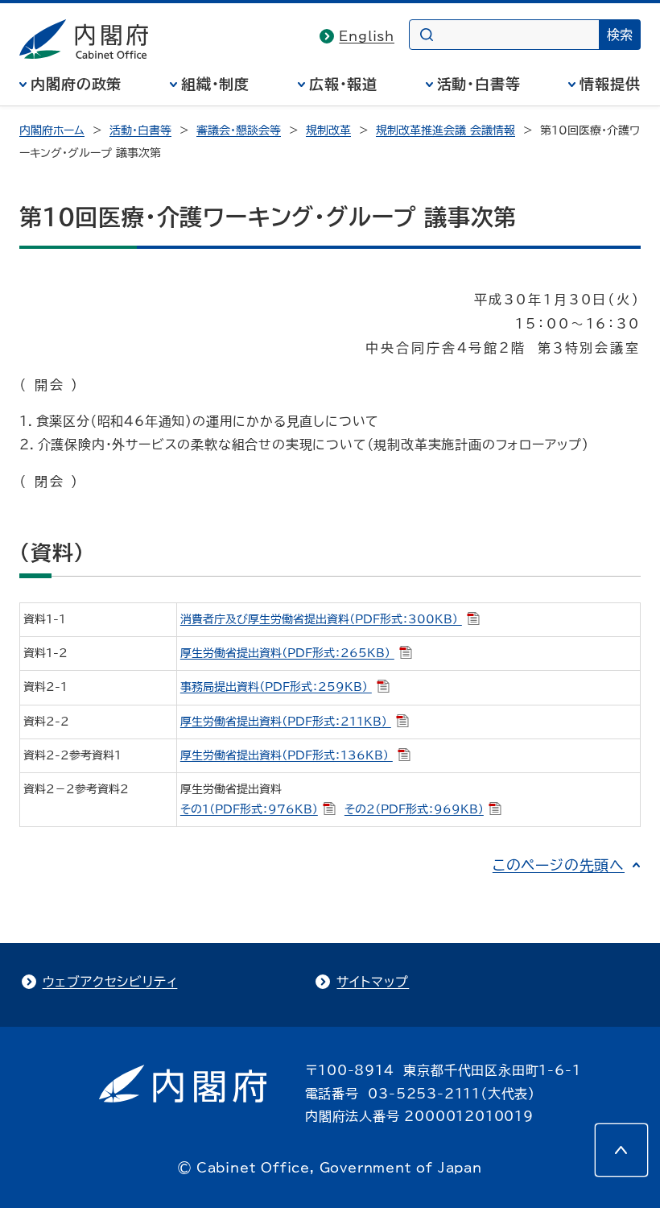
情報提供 (610, 84)
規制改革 (328, 130)
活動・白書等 (479, 84)
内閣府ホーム (52, 130)
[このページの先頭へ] (621, 1150)
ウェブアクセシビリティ (110, 981)
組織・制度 (215, 84)
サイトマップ (372, 981)
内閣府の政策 (76, 84)
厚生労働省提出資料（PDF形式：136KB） (286, 755)
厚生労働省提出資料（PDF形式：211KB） (285, 721)
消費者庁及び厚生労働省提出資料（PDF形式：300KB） (321, 619)
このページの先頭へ (559, 865)
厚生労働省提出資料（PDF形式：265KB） (287, 653)
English (366, 36)
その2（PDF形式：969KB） (414, 809)
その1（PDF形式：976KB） (249, 809)
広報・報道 (343, 84)
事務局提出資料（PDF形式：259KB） (276, 687)
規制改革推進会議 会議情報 (445, 130)
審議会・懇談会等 (238, 130)
